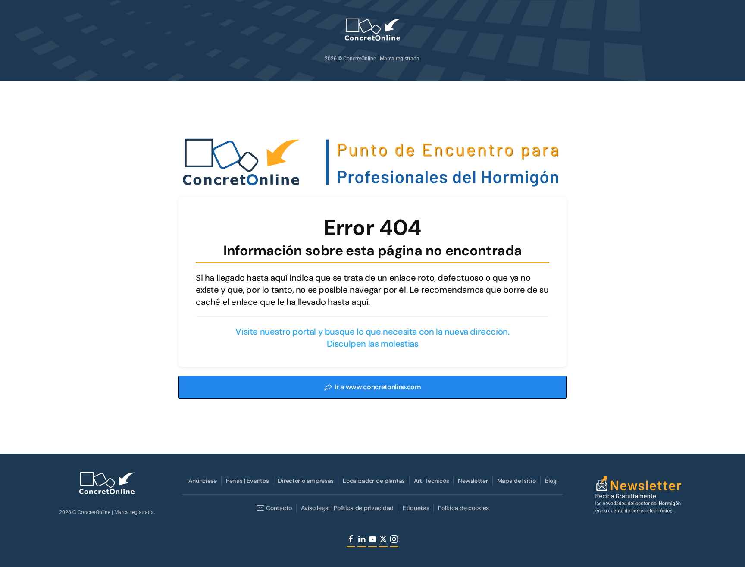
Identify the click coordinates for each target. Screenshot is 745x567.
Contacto (279, 508)
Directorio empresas (306, 481)
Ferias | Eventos (247, 481)
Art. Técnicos (431, 481)
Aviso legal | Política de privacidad (347, 508)
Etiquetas (416, 508)
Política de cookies (463, 508)
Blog (551, 481)
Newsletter (473, 481)
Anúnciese (202, 481)
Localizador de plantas (374, 481)
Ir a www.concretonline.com (378, 387)
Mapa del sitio (516, 481)
